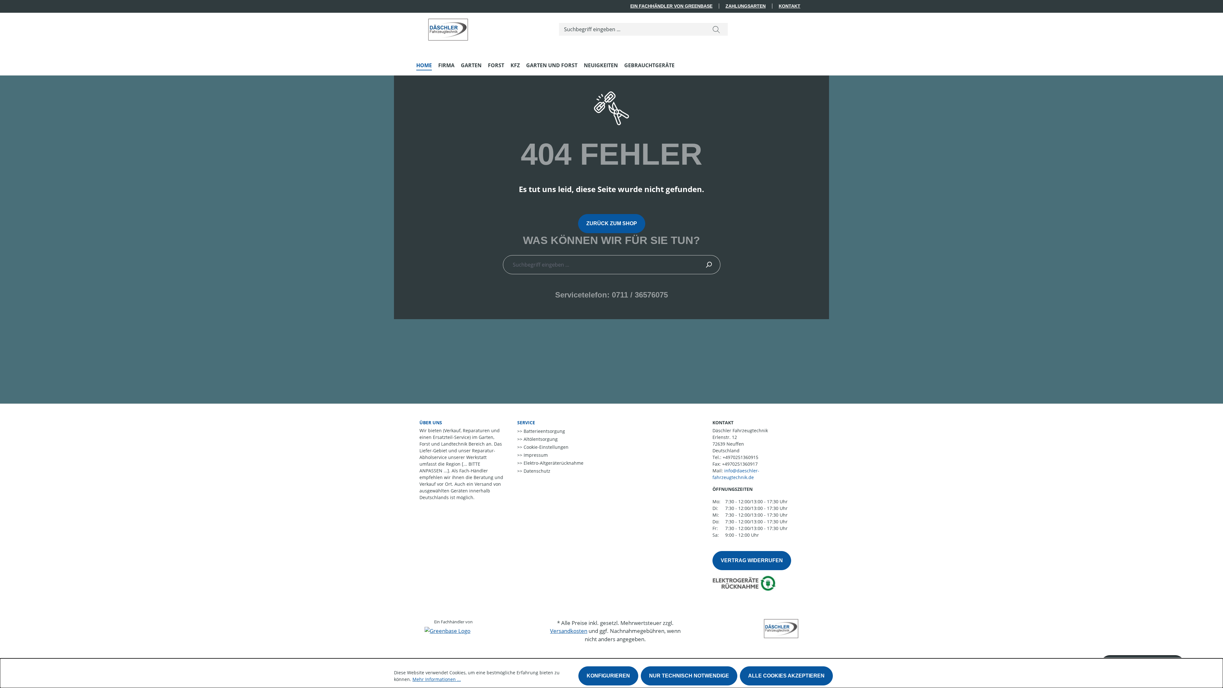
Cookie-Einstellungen (545, 447)
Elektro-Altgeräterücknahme (552, 463)
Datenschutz (536, 471)
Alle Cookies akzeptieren (786, 675)
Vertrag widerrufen (752, 560)
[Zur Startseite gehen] (448, 28)
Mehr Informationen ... (436, 679)
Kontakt (789, 6)
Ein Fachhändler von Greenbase (671, 6)
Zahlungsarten (746, 6)
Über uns (430, 422)
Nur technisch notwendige (689, 675)
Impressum (535, 455)
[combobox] (632, 29)
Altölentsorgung (540, 439)
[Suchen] (716, 29)
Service (526, 422)
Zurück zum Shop (611, 223)
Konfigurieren (608, 675)
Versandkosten (568, 630)
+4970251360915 (740, 457)
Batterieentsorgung (543, 431)
